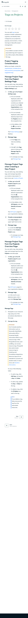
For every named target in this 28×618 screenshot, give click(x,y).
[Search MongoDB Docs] (20, 6)
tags (13, 32)
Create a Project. (18, 178)
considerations (17, 68)
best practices (9, 70)
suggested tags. (9, 72)
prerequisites (16, 70)
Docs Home (7, 11)
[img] (6, 29)
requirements (8, 68)
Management (15, 11)
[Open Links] (25, 2)
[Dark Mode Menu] (25, 6)
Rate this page (8, 25)
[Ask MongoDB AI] (23, 6)
